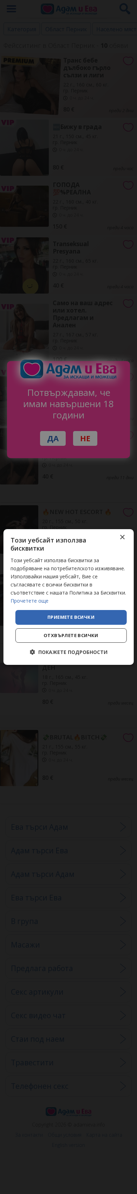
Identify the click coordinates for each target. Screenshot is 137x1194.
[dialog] (69, 597)
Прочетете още (29, 600)
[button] (68, 652)
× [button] (122, 537)
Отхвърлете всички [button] (71, 635)
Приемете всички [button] (70, 617)
